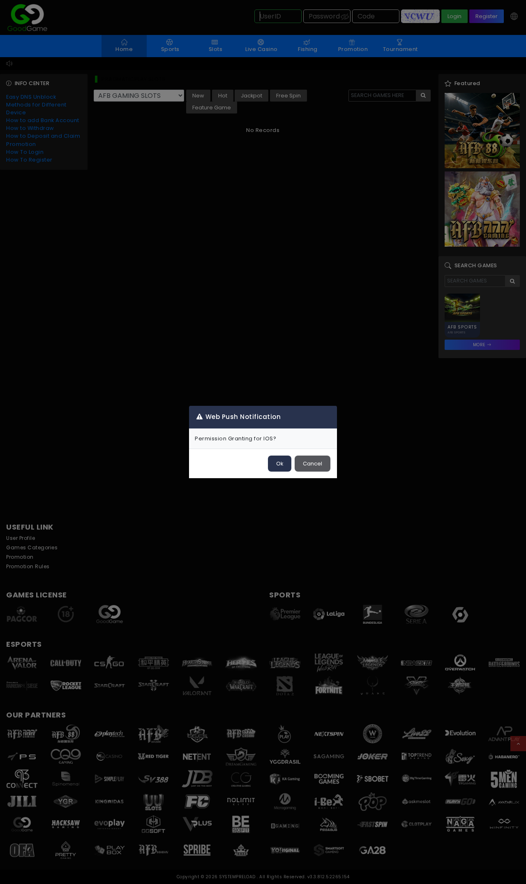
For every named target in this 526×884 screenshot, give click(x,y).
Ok (279, 463)
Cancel (312, 463)
